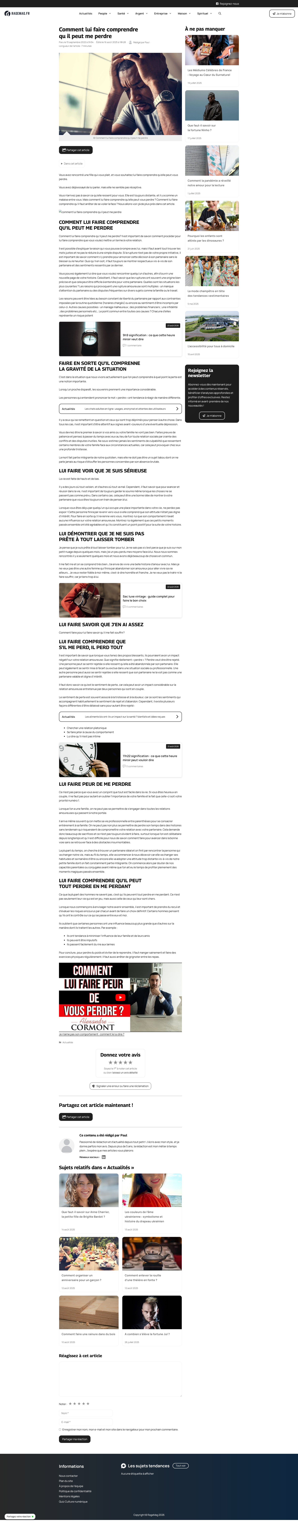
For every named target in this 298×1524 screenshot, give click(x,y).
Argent (139, 13)
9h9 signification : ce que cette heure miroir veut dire (149, 337)
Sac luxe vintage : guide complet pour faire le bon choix (149, 598)
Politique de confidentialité (75, 1491)
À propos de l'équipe (71, 1486)
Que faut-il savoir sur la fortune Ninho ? (202, 127)
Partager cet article (77, 150)
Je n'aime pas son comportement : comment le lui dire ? (91, 1034)
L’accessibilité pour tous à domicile (211, 346)
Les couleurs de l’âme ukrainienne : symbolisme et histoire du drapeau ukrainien (144, 1216)
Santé (121, 13)
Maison (182, 13)
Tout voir (181, 1465)
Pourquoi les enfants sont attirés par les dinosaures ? (206, 238)
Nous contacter (68, 1475)
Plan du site (66, 1481)
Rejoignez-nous (229, 3)
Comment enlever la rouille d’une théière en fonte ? (143, 1277)
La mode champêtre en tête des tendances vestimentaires (208, 293)
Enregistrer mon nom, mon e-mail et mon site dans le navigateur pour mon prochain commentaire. (120, 1429)
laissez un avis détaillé (125, 1072)
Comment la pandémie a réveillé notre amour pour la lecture (209, 183)
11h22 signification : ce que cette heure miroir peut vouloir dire (150, 758)
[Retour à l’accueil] (17, 13)
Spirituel (202, 13)
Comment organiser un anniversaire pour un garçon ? (81, 1277)
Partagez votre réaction (19, 1516)
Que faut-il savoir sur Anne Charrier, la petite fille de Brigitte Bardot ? (86, 1214)
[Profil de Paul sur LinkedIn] (104, 1157)
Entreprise (160, 13)
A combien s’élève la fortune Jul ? (147, 1334)
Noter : (63, 1404)
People (102, 13)
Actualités (85, 13)
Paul (123, 1135)
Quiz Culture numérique (73, 1501)
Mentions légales (69, 1496)
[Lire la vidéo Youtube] (120, 997)
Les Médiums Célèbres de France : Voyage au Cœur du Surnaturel (210, 72)
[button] (219, 13)
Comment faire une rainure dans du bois (88, 1334)
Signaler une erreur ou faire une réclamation (122, 1086)
